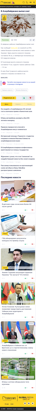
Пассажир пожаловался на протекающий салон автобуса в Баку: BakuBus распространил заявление (17, 168)
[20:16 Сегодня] (18, 191)
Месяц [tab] (29, 104)
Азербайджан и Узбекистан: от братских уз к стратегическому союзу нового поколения (17, 348)
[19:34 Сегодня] (18, 259)
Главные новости (7, 90)
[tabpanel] (18, 141)
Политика (5, 40)
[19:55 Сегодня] (18, 225)
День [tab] (6, 104)
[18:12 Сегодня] (18, 368)
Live (12, 404)
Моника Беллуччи (21, 90)
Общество (9, 114)
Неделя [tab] (18, 104)
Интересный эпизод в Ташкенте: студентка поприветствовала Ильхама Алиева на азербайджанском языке (17, 138)
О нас (7, 404)
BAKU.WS (14, 48)
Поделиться (8, 98)
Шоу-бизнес (10, 162)
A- (31, 40)
